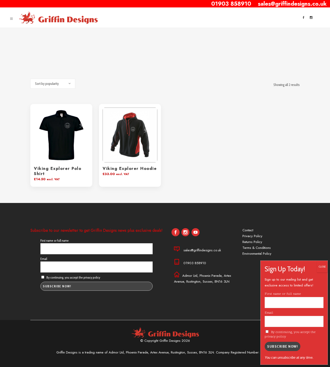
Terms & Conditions (256, 247)
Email (43, 259)
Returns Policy (252, 241)
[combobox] (52, 84)
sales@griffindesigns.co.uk (202, 250)
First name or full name (54, 241)
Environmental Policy (256, 253)
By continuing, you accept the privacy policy (73, 277)
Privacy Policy (252, 236)
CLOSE (322, 266)
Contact (247, 230)
